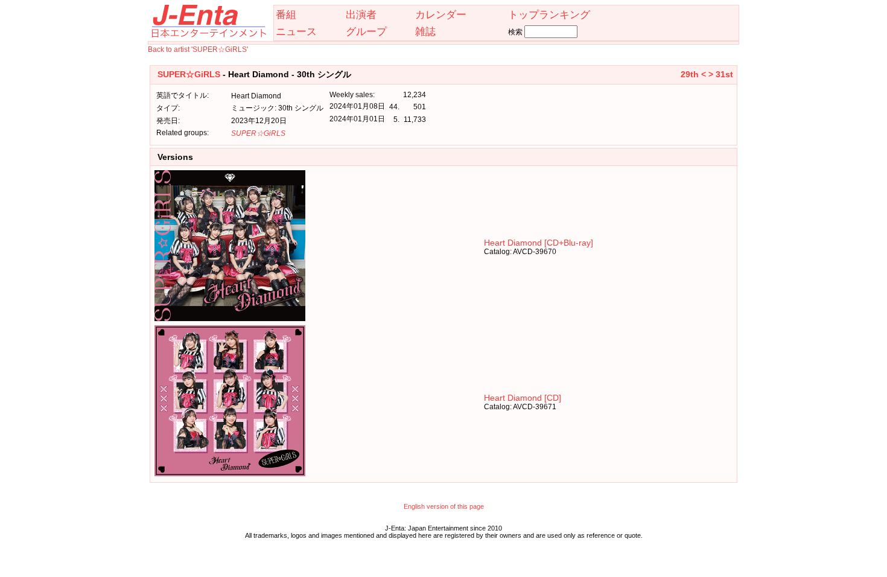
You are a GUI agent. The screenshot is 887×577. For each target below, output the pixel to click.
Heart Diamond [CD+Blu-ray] (538, 242)
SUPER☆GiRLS (188, 74)
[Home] (208, 35)
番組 (286, 14)
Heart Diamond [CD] (522, 398)
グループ (366, 31)
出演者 (361, 14)
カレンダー (440, 14)
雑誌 (425, 31)
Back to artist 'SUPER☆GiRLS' (198, 49)
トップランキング (549, 14)
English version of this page (444, 506)
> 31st (720, 74)
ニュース (296, 31)
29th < (693, 74)
